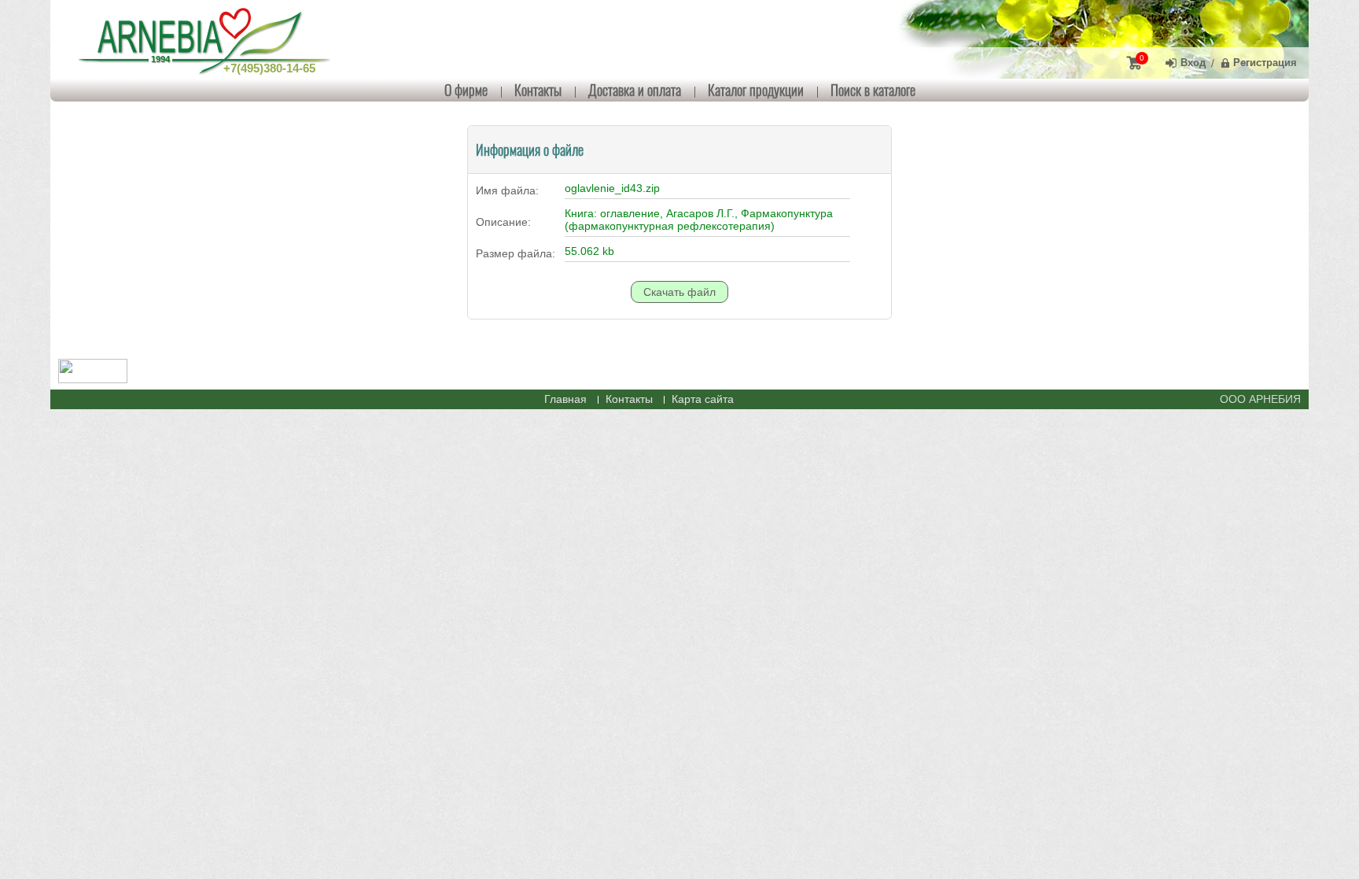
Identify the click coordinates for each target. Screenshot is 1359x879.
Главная (565, 399)
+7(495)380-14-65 (269, 68)
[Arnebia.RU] (207, 39)
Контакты (538, 89)
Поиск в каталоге (872, 89)
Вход (1193, 62)
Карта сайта (703, 399)
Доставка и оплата (634, 89)
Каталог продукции (756, 89)
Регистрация (1265, 62)
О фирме (466, 89)
